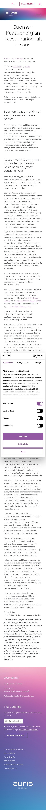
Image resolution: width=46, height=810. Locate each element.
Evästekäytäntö (10, 768)
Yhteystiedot (9, 761)
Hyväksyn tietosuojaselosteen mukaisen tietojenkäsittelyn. (22, 728)
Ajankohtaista (17, 58)
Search (40, 4)
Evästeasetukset (27, 696)
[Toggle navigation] (38, 15)
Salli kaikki (23, 436)
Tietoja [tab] (38, 363)
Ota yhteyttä (27, 4)
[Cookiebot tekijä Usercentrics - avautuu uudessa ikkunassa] (33, 356)
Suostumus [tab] (8, 363)
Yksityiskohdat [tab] (23, 363)
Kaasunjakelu (9, 753)
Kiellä (23, 452)
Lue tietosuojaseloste (28, 729)
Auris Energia (9, 757)
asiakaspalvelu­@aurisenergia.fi (16, 691)
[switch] (40, 411)
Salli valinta (23, 444)
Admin (27, 66)
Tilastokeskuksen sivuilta (20, 306)
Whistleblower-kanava (13, 764)
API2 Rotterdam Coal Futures (28, 301)
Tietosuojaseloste (11, 696)
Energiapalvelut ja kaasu (14, 749)
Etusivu (7, 58)
